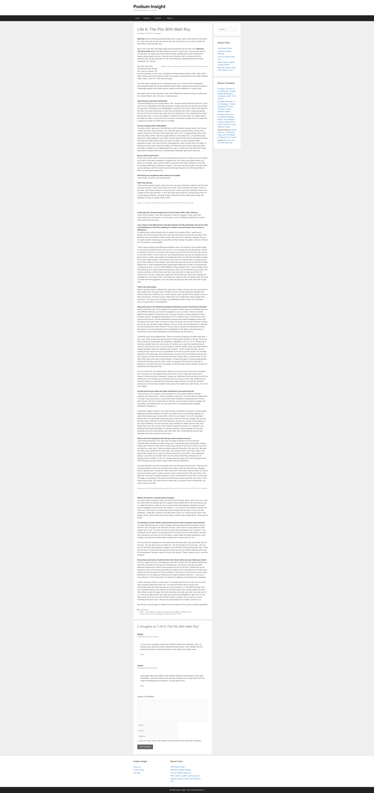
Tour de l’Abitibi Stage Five (180, 773)
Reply (142, 654)
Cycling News (144, 609)
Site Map (136, 773)
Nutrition (158, 18)
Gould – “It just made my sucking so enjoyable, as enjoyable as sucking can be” (165, 612)
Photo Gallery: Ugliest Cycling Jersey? (185, 776)
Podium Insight (149, 6)
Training (146, 18)
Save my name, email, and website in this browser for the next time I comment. (170, 741)
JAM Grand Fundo (225, 48)
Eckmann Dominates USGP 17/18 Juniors (227, 96)
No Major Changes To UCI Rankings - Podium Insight (227, 91)
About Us (137, 767)
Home (137, 18)
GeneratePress (199, 790)
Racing (169, 18)
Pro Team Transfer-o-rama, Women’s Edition (225, 109)
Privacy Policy (138, 770)
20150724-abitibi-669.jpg (180, 770)
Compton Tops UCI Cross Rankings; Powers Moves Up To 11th (160, 614)
